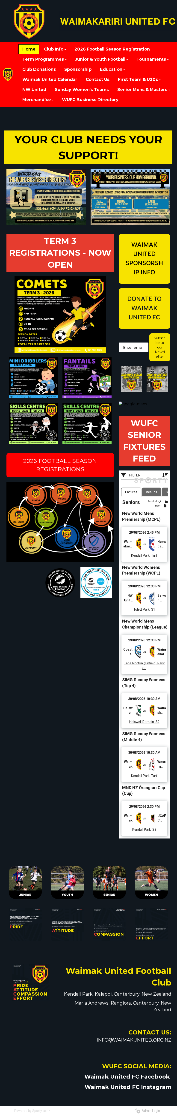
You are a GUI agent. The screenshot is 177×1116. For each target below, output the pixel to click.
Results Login (155, 501)
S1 (152, 610)
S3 (144, 668)
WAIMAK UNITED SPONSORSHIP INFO (144, 259)
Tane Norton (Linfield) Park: (144, 663)
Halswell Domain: (142, 722)
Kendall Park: (140, 556)
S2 (157, 722)
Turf (153, 556)
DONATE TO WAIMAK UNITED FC (144, 308)
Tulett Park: (141, 610)
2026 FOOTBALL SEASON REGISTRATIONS (60, 465)
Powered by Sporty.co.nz (32, 1111)
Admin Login (150, 1111)
